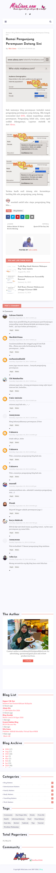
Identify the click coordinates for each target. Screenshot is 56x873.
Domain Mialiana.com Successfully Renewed (31, 278)
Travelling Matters (28, 798)
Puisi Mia (7, 823)
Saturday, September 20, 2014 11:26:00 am (23, 418)
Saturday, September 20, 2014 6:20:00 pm (22, 452)
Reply (11, 330)
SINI (23, 116)
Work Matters (28, 802)
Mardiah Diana (16, 337)
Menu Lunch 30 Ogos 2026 (13, 717)
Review (16, 823)
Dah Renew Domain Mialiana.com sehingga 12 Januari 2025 (31, 288)
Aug (7, 751)
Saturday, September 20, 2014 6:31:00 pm (22, 486)
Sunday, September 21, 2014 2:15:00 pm (22, 542)
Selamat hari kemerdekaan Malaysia (17, 703)
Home (8, 33)
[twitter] (30, 14)
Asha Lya (13, 557)
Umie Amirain (15, 398)
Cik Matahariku (16, 378)
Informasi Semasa (18, 819)
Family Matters (28, 791)
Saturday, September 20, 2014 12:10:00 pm (23, 435)
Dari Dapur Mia (21, 815)
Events (32, 815)
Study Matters (28, 794)
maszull (12, 483)
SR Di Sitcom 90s (9, 724)
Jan (6, 763)
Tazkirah (25, 823)
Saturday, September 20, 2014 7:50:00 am (22, 362)
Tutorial (40, 823)
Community (8, 815)
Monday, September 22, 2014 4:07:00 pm (22, 559)
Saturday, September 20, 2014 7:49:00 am (22, 340)
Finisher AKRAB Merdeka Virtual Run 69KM (20, 731)
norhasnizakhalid (17, 359)
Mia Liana (12, 49)
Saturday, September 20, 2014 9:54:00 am (22, 401)
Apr (7, 756)
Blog (41, 869)
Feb (6, 761)
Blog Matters (16, 33)
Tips (33, 823)
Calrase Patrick (16, 315)
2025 (7, 754)
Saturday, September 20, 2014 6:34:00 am (22, 318)
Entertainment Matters (28, 787)
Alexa (12, 124)
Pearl (29, 819)
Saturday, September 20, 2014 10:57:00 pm (23, 523)
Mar (7, 758)
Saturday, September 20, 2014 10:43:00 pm (23, 506)
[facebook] (26, 14)
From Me (41, 815)
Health (6, 819)
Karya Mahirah (16, 520)
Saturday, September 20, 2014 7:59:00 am (22, 381)
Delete (17, 330)
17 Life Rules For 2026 (11, 710)
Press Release (39, 819)
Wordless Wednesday (11, 827)
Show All (6, 736)
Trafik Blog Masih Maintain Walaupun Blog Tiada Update (32, 267)
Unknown (13, 432)
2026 (7, 749)
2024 (7, 765)
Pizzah (12, 503)
